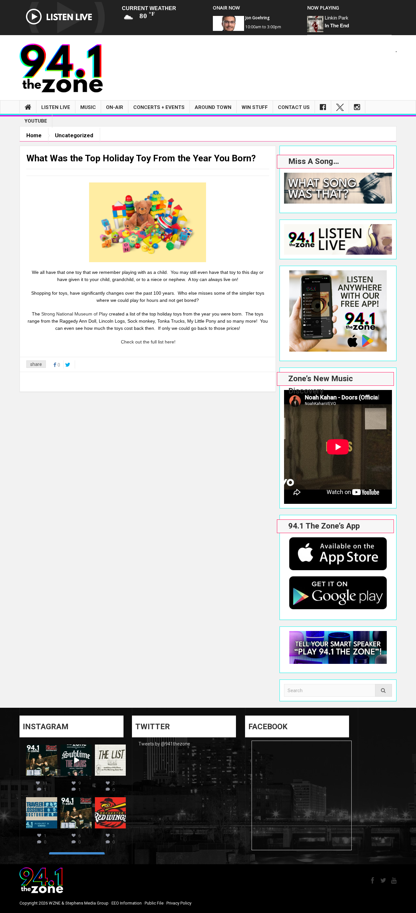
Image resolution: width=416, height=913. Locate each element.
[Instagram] (357, 107)
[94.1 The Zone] (61, 67)
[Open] (41, 760)
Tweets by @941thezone (164, 743)
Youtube (35, 121)
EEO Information (126, 903)
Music (88, 107)
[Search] (383, 690)
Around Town (213, 107)
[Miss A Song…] (338, 188)
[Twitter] (340, 107)
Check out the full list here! (148, 341)
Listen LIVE (55, 107)
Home (34, 135)
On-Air (114, 107)
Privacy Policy (178, 903)
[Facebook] (323, 107)
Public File (154, 903)
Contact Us (294, 107)
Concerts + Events (159, 107)
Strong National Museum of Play (74, 313)
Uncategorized (74, 135)
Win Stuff (254, 107)
